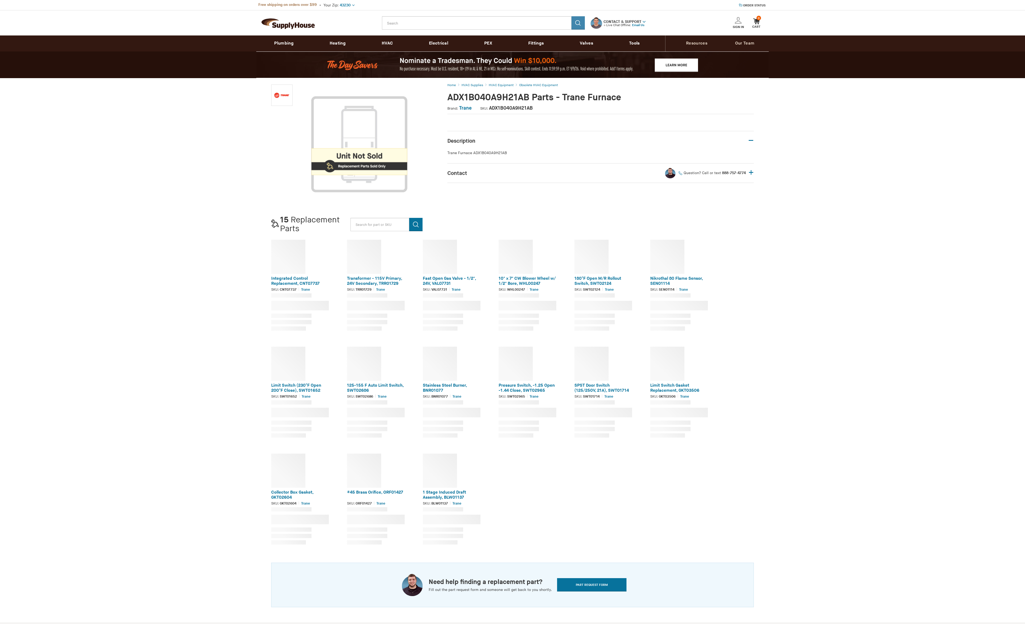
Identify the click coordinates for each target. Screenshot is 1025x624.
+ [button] (751, 172)
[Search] (578, 23)
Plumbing (283, 43)
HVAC (387, 43)
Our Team (744, 43)
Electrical (438, 43)
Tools (634, 43)
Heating (338, 43)
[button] (644, 21)
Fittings (536, 43)
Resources (696, 43)
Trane (465, 108)
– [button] (751, 140)
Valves (586, 43)
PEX (488, 43)
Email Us (638, 25)
